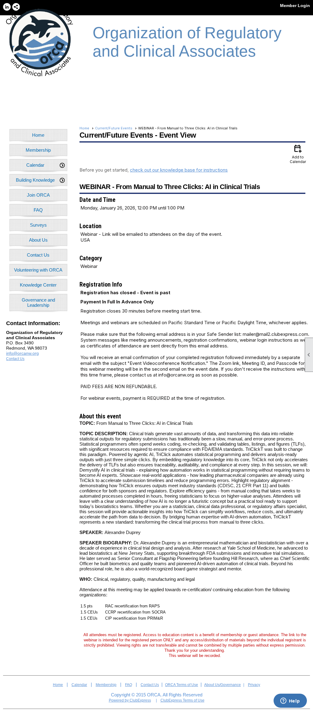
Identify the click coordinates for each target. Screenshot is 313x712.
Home (38, 135)
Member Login (295, 5)
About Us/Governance (222, 685)
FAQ (38, 210)
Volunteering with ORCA (38, 270)
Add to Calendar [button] (298, 153)
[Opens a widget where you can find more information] (290, 701)
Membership (38, 150)
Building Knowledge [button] (35, 180)
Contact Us (38, 255)
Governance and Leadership (38, 302)
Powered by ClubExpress (130, 700)
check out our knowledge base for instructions (179, 170)
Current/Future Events (113, 128)
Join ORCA (38, 195)
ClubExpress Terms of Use (182, 700)
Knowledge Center (38, 284)
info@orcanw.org (22, 353)
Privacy (254, 685)
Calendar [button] (35, 165)
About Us (38, 240)
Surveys (38, 225)
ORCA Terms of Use (181, 685)
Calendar (79, 685)
